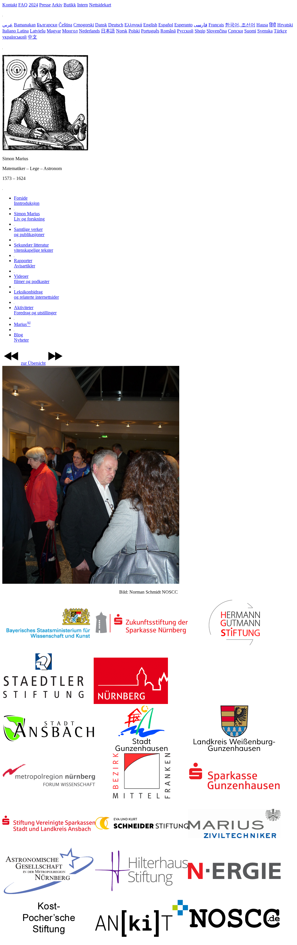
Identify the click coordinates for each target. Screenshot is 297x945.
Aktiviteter (35, 310)
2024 (33, 4)
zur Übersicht (33, 363)
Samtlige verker (29, 232)
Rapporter (24, 263)
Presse (45, 4)
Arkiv (57, 4)
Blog (21, 337)
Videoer (31, 279)
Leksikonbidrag (36, 294)
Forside (26, 201)
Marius (22, 324)
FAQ (23, 4)
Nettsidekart (100, 4)
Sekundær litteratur (33, 247)
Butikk (70, 4)
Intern (82, 4)
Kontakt (9, 4)
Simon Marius (29, 216)
